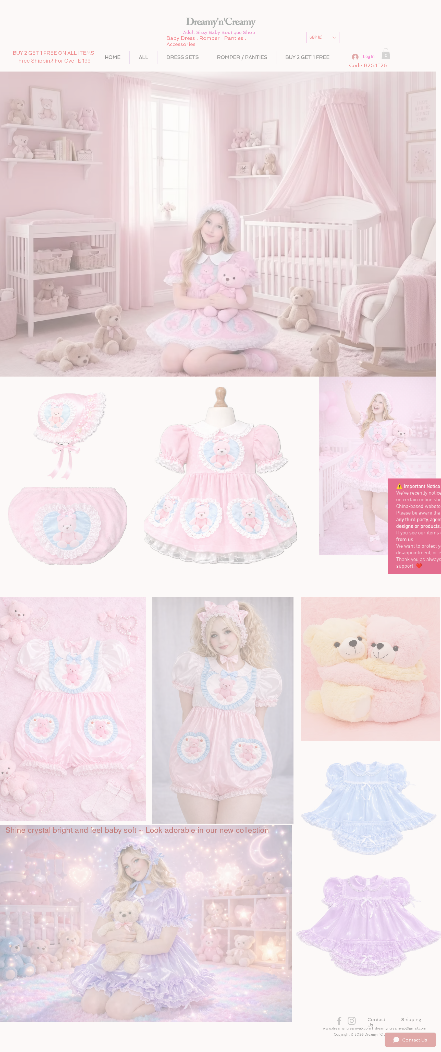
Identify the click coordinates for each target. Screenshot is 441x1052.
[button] (434, 484)
